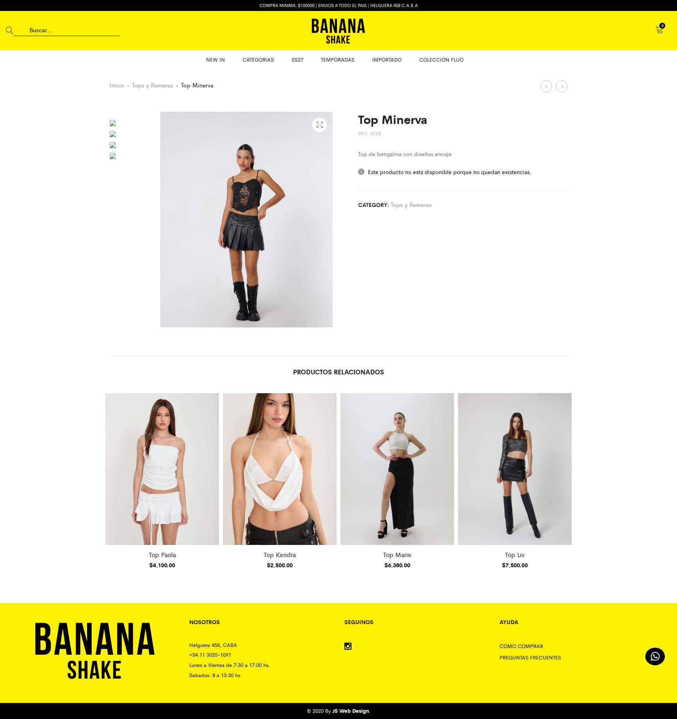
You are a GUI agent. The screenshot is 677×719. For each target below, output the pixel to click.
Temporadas (338, 59)
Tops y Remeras (152, 85)
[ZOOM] (319, 125)
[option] (132, 123)
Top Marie (397, 554)
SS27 (297, 59)
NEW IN (215, 59)
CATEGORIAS (258, 59)
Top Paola (162, 554)
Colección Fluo (441, 59)
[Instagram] (347, 646)
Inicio (116, 85)
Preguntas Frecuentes (530, 657)
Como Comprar (521, 646)
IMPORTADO (387, 59)
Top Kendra (280, 554)
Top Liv (515, 554)
